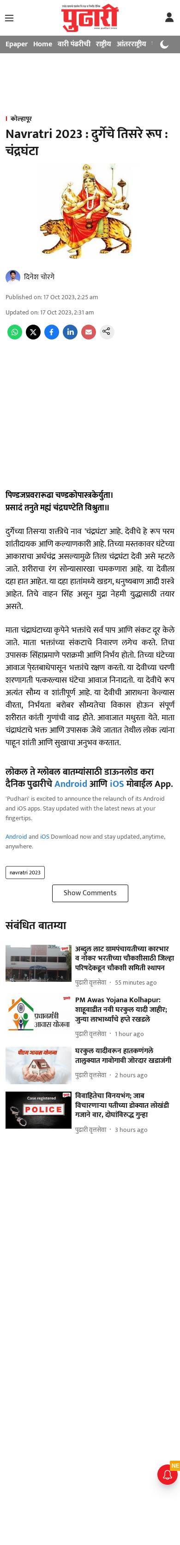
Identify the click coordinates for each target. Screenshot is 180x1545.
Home (42, 44)
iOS (117, 784)
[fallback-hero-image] (39, 963)
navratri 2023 (25, 872)
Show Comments (90, 893)
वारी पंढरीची (74, 44)
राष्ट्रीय (103, 44)
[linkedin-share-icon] (70, 337)
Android (70, 784)
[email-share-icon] (88, 337)
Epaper (17, 44)
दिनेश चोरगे (39, 277)
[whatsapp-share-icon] (14, 337)
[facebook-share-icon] (51, 337)
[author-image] (13, 277)
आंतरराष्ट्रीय (131, 44)
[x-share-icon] (33, 337)
